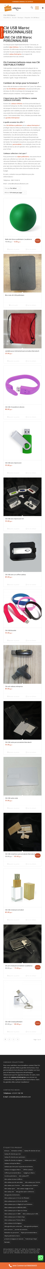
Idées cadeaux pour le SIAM (12, 1214)
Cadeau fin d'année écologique (13, 1160)
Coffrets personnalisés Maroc (12, 1173)
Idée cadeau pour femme (32, 1182)
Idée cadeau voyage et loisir (25, 1188)
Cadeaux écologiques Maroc (12, 1169)
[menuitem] (31, 7)
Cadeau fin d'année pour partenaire (14, 1157)
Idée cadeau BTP (24, 1176)
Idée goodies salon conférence (25, 1191)
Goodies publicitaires (10, 1176)
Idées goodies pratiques (31, 1226)
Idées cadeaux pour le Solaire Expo (14, 1217)
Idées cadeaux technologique (13, 1223)
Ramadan (7, 1242)
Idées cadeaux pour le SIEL (30, 1214)
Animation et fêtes (16, 1151)
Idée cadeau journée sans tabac (13, 1182)
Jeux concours (8, 1229)
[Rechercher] (31, 7)
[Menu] (36, 7)
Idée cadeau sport (9, 1188)
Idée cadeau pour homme (12, 1185)
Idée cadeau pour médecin (30, 1185)
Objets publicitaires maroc (12, 1236)
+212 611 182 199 (17, 1093)
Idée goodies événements (12, 1195)
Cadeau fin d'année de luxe (32, 1151)
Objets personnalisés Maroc (29, 1232)
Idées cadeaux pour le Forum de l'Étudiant (16, 1198)
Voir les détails (31, 249)
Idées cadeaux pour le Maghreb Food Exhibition (18, 1204)
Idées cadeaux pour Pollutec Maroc (14, 1220)
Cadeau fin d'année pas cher (12, 1154)
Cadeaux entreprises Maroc (12, 1163)
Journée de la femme (21, 1229)
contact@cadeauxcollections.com (20, 1097)
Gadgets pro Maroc (29, 1173)
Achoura (6, 1151)
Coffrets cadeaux (28, 1169)
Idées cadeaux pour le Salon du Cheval (15, 1210)
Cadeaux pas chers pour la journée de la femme (18, 1166)
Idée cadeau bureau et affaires (13, 1179)
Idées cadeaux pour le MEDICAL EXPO (15, 1207)
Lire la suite (14, 305)
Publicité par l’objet (31, 1239)
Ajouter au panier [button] (14, 249)
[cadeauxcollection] (18, 7)
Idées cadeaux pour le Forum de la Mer (16, 1201)
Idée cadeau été (9, 1191)
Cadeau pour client (30, 1160)
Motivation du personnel (11, 1232)
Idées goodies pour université (13, 1226)
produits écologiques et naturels (13, 1239)
